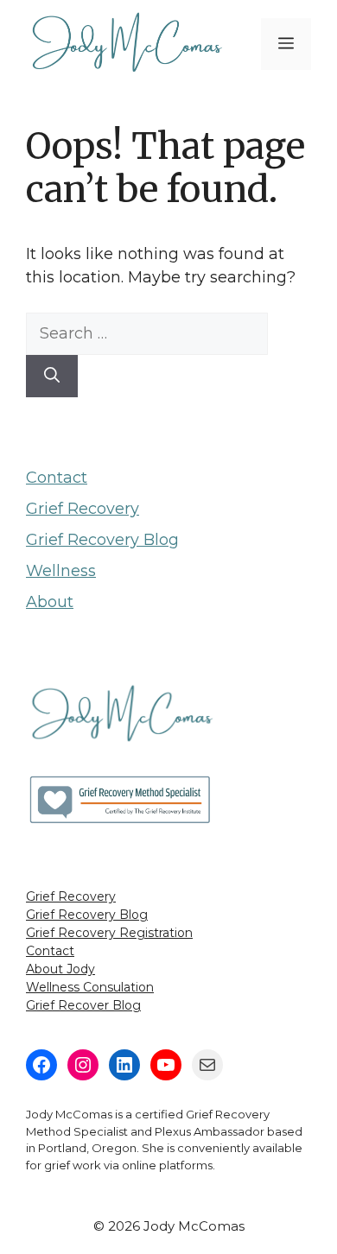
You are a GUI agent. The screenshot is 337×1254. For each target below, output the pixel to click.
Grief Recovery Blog (102, 539)
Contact (56, 477)
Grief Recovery (82, 508)
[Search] (52, 376)
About (49, 601)
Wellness (61, 570)
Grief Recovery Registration (109, 932)
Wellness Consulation (90, 987)
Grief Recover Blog (83, 1005)
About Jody (60, 969)
